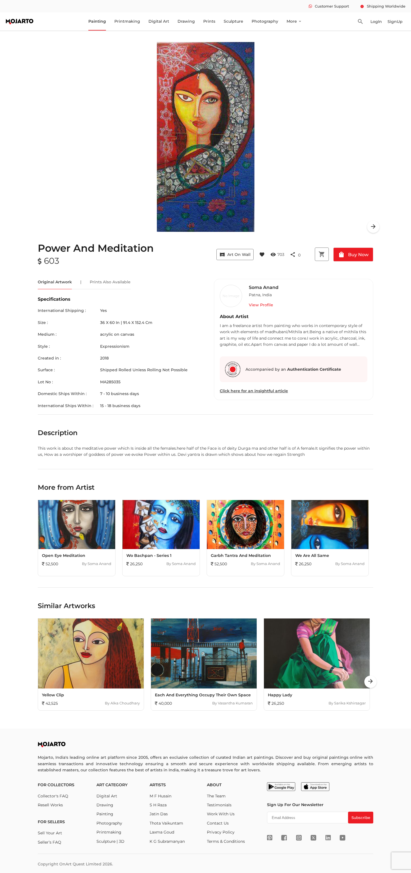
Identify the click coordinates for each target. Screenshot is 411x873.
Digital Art (158, 21)
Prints (209, 21)
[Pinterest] (269, 838)
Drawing (186, 21)
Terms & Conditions (226, 841)
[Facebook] (284, 838)
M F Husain (160, 796)
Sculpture (233, 21)
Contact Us (218, 823)
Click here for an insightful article (254, 390)
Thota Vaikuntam (166, 823)
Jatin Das (159, 813)
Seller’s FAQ (49, 842)
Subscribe (360, 817)
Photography (265, 21)
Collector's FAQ (53, 796)
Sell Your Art (50, 832)
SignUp (395, 21)
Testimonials (219, 804)
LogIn (376, 21)
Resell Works (50, 804)
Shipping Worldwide (382, 6)
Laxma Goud (162, 832)
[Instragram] (299, 838)
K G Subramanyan (167, 841)
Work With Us (221, 813)
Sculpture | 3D (110, 841)
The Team (216, 796)
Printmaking (127, 21)
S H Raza (158, 804)
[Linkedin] (328, 838)
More (294, 21)
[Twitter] (313, 838)
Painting (97, 21)
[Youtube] (342, 838)
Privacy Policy (221, 832)
